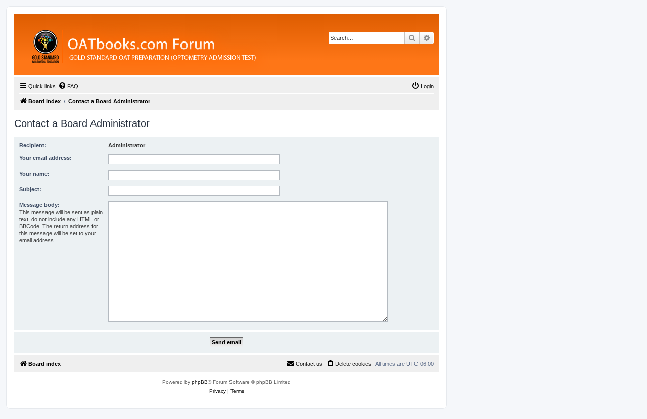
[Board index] (199, 44)
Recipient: (33, 145)
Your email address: (45, 158)
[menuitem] (68, 86)
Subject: (30, 189)
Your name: (34, 174)
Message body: (39, 205)
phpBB (200, 382)
